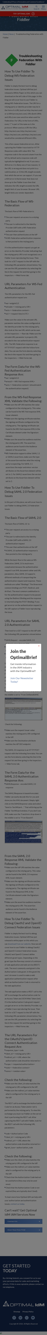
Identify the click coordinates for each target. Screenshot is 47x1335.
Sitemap (17, 1312)
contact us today (17, 1204)
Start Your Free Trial (16, 1230)
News (11, 34)
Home (5, 34)
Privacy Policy (28, 1312)
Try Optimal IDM (21, 14)
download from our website (19, 944)
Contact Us (12, 1221)
